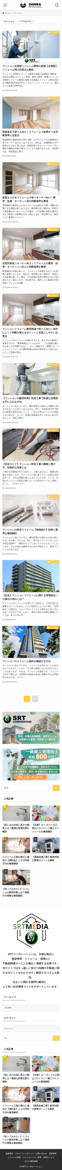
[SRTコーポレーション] (31, 5)
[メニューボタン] (5, 5)
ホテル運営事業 (31, 1161)
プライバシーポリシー (24, 1153)
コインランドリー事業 (32, 1157)
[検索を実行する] (56, 788)
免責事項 (9, 1153)
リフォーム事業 (14, 1157)
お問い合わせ (41, 1153)
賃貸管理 (52, 1153)
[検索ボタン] (57, 5)
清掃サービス (49, 1157)
